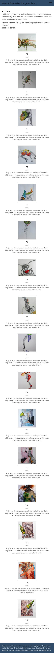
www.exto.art (24, 646)
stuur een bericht (8, 27)
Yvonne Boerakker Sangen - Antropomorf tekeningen (20, 3)
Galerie (7, 11)
